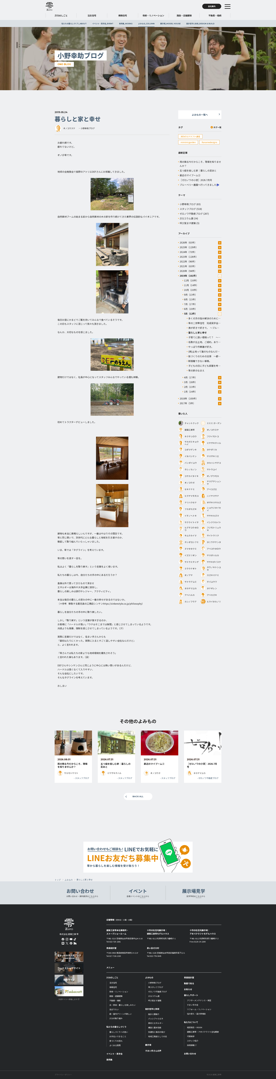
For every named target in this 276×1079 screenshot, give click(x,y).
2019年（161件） (189, 275)
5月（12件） (190, 313)
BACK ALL (138, 796)
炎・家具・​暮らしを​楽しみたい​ (122, 1005)
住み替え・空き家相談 (196, 1013)
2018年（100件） (189, 398)
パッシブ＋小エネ (155, 1018)
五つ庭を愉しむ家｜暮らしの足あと (198, 170)
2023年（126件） (189, 256)
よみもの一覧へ (200, 114)
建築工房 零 (49, 6)
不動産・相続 (115, 1000)
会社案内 (211, 6)
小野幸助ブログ (188, 204)
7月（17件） (190, 304)
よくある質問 (115, 1045)
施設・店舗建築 (115, 996)
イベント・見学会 (102, 23)
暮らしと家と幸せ (197, 332)
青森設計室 (189, 977)
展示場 (170, 23)
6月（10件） (190, 309)
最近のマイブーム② (190, 175)
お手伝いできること (117, 1036)
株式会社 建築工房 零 (69, 924)
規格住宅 (113, 987)
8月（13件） (190, 299)
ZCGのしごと (112, 977)
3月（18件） (190, 382)
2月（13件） (190, 387)
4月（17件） (190, 377)
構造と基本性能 (154, 1027)
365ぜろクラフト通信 (190, 136)
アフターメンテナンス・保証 (199, 1000)
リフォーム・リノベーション (199, 1009)
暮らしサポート (191, 995)
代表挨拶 (190, 1036)
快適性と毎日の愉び (156, 1032)
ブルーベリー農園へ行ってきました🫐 (199, 184)
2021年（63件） (188, 266)
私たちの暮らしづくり (74, 23)
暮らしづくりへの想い (118, 1032)
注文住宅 (113, 982)
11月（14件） (191, 285)
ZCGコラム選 (186, 218)
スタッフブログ (188, 209)
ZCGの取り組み (115, 1018)
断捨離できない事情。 (199, 361)
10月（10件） (191, 290)
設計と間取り (153, 1014)
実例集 (125, 23)
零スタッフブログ (155, 987)
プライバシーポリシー (63, 1074)
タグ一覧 (217, 127)
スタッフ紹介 (192, 1040)
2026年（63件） (188, 242)
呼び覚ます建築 (188, 223)
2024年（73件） (188, 252)
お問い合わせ (190, 1053)
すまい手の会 (192, 1004)
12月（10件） (191, 280)
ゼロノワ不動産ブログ (191, 213)
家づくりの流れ (115, 1040)
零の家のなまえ (196, 370)
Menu (232, 6)
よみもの (146, 23)
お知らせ (188, 989)
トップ (58, 880)
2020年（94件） (188, 271)
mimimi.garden (188, 142)
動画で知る (189, 983)
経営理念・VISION (194, 1027)
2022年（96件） (188, 261)
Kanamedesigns (209, 142)
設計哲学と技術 (200, 23)
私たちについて (191, 1022)
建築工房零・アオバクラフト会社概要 (203, 1031)
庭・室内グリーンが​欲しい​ (120, 1013)
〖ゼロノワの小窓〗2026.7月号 (196, 180)
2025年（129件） (189, 247)
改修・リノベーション (118, 991)
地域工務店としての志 (157, 1036)
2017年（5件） (187, 403)
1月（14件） (190, 391)
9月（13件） (190, 294)
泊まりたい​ (114, 1009)
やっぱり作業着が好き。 (200, 346)
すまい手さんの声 (153, 1050)
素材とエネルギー (155, 1023)
